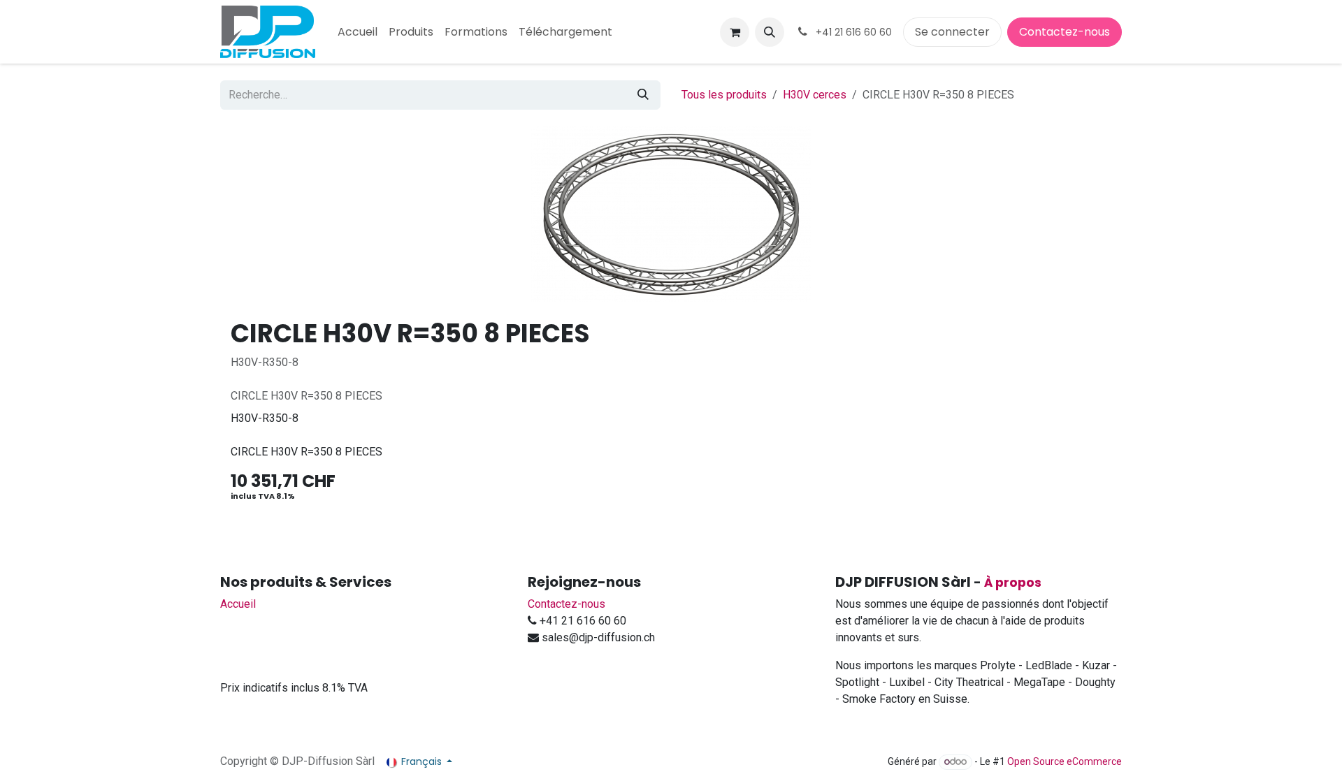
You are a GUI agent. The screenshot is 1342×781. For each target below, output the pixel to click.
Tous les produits (724, 94)
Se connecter (952, 32)
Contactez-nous (1064, 32)
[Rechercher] (643, 95)
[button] (769, 32)
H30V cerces (814, 94)
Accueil (238, 604)
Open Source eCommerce (1064, 761)
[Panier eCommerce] (734, 32)
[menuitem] (357, 32)
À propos (1012, 582)
